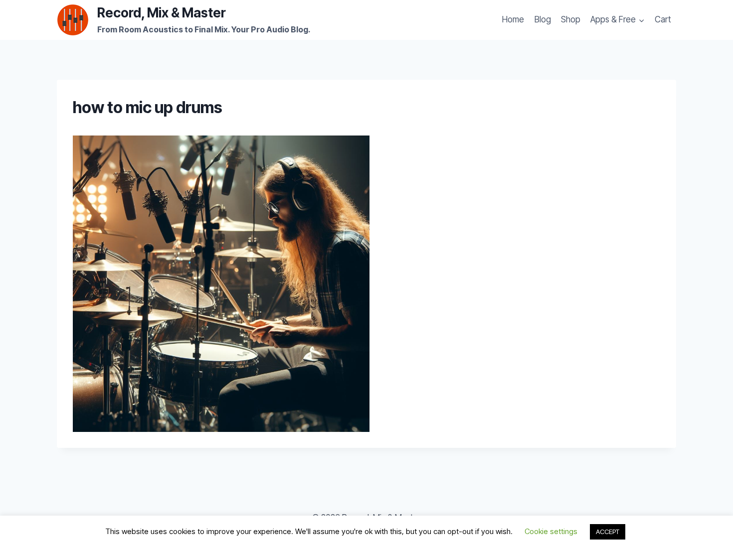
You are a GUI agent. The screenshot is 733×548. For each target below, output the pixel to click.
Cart (663, 19)
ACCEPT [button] (607, 532)
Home (513, 19)
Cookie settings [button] (551, 531)
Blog (543, 19)
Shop (570, 19)
